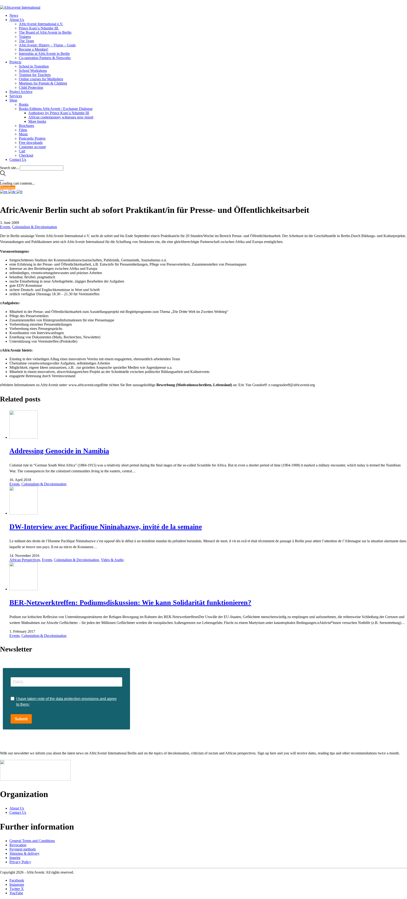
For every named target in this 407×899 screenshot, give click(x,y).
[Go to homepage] (20, 7)
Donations (7, 188)
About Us (16, 808)
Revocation (17, 845)
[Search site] (3, 175)
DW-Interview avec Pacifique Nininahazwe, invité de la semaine (105, 526)
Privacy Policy (20, 862)
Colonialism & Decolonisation (34, 227)
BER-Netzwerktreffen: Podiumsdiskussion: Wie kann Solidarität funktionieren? (130, 602)
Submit (21, 719)
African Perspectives (24, 560)
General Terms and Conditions (32, 841)
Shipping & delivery (24, 853)
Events (5, 227)
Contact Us (17, 812)
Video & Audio (112, 560)
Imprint (14, 858)
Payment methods (22, 849)
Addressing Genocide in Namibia (59, 451)
